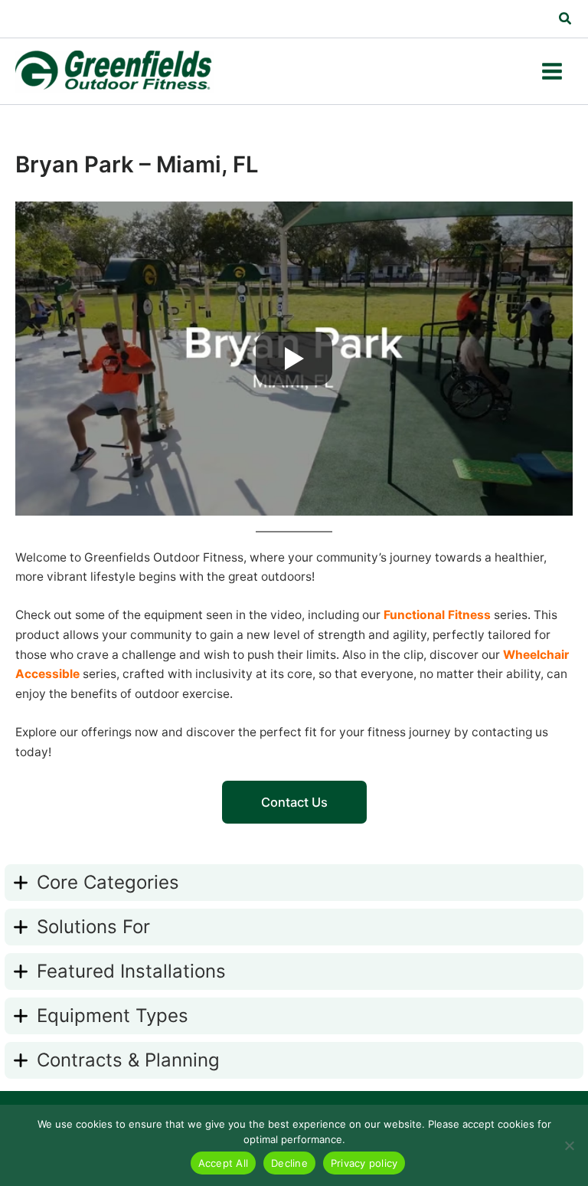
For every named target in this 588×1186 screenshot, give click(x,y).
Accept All (223, 1163)
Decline (289, 1163)
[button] (566, 20)
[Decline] (569, 1145)
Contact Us (294, 802)
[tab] (294, 882)
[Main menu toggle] (552, 71)
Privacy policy (364, 1163)
